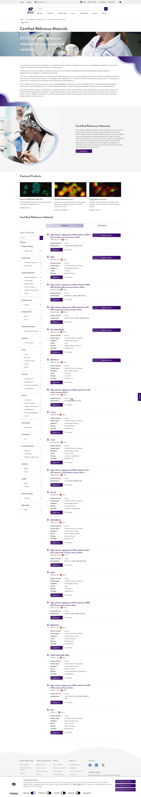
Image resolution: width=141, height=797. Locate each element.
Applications (40, 13)
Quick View (56, 250)
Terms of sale (57, 771)
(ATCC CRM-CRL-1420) (79, 561)
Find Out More (61, 210)
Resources (94, 13)
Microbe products (42, 771)
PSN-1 (52, 257)
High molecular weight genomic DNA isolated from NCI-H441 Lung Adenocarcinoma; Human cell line (69, 308)
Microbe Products (62, 13)
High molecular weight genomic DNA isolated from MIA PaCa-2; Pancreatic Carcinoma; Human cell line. (69, 551)
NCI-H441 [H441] (57, 329)
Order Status (102, 2)
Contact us (73, 774)
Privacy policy (57, 764)
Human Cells (41, 19)
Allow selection (125, 785)
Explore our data (106, 235)
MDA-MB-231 (55, 520)
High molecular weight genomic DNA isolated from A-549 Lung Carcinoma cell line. (70, 391)
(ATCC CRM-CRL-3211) (75, 246)
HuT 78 (53, 492)
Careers (22, 2)
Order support (24, 764)
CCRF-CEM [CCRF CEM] (59, 655)
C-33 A (53, 412)
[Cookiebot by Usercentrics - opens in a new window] (14, 794)
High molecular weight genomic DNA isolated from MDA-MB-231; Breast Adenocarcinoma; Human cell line (70, 285)
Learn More (83, 151)
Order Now (24, 208)
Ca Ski (52, 440)
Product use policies (59, 768)
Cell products (40, 768)
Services (73, 13)
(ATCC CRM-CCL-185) (74, 401)
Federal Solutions (84, 13)
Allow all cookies (125, 781)
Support (29, 2)
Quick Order (111, 2)
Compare (69, 250)
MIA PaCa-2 (54, 359)
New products (40, 764)
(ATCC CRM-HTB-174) (82, 318)
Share (26, 22)
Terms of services (58, 774)
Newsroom (73, 768)
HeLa (52, 710)
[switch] (49, 793)
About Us (104, 13)
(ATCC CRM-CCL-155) (78, 613)
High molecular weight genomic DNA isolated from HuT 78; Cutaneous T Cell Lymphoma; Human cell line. (69, 471)
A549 (52, 572)
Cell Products (50, 13)
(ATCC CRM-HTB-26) (79, 296)
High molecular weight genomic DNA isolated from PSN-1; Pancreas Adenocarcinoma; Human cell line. (70, 235)
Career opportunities (76, 771)
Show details (87, 793)
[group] (31, 251)
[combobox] (70, 9)
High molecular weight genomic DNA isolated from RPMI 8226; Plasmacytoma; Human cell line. (70, 603)
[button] (106, 9)
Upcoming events (75, 764)
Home (22, 19)
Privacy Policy (77, 784)
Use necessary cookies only (125, 789)
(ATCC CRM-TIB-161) (75, 481)
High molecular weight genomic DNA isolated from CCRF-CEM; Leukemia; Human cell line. (70, 686)
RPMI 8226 (54, 625)
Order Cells (94, 210)
